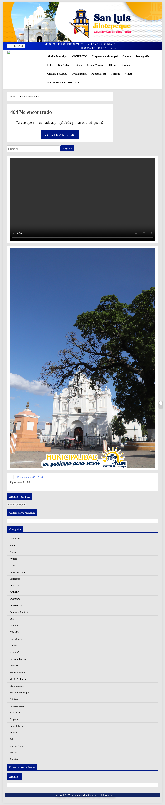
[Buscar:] (33, 149)
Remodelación (17, 726)
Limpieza (14, 665)
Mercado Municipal (19, 692)
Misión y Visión (95, 65)
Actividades (16, 538)
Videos (128, 73)
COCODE (15, 585)
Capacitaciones (17, 572)
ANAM (13, 545)
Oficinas (112, 48)
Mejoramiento (17, 686)
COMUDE (15, 598)
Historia (78, 65)
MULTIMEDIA (94, 44)
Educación (15, 652)
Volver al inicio (60, 135)
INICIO (47, 44)
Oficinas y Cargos (57, 73)
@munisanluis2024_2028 (30, 477)
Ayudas (13, 558)
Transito (14, 759)
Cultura (126, 56)
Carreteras (15, 578)
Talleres (13, 752)
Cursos (13, 619)
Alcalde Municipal (57, 56)
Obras (112, 65)
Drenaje (14, 645)
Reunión (14, 732)
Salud (12, 739)
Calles (13, 565)
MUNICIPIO (59, 44)
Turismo (115, 73)
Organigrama (79, 73)
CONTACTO (110, 44)
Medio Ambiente (18, 679)
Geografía (63, 65)
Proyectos (14, 719)
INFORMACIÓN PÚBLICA (93, 48)
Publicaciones (98, 73)
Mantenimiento (17, 672)
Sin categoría (16, 746)
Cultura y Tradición (19, 612)
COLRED (14, 592)
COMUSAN (16, 605)
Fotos (50, 65)
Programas (15, 712)
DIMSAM (14, 632)
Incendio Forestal (18, 659)
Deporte (14, 625)
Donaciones (16, 639)
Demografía (142, 56)
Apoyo (13, 552)
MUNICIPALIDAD (76, 44)
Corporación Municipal (105, 56)
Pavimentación (17, 706)
